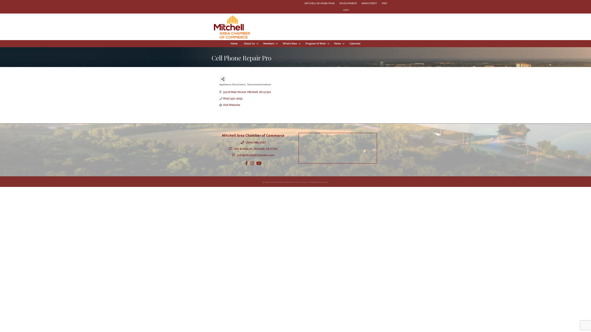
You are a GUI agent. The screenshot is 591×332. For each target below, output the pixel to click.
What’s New (290, 43)
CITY (346, 10)
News (337, 43)
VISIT (384, 3)
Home (234, 43)
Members (268, 43)
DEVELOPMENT (348, 3)
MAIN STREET (369, 3)
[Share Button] (222, 78)
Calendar (355, 43)
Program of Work (316, 43)
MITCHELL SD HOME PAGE (320, 3)
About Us (249, 43)
